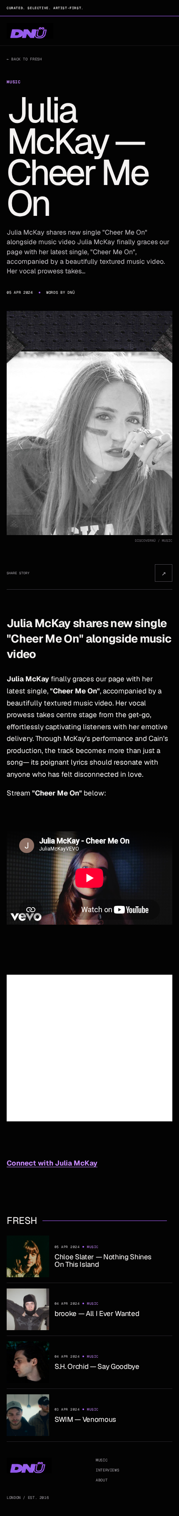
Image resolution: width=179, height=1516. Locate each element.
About (101, 1480)
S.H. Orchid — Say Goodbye (97, 1366)
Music (101, 1460)
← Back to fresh (24, 59)
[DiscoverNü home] (30, 31)
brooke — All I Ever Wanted (97, 1313)
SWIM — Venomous (85, 1419)
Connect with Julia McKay (52, 1163)
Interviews (107, 1470)
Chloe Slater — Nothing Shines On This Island (103, 1260)
